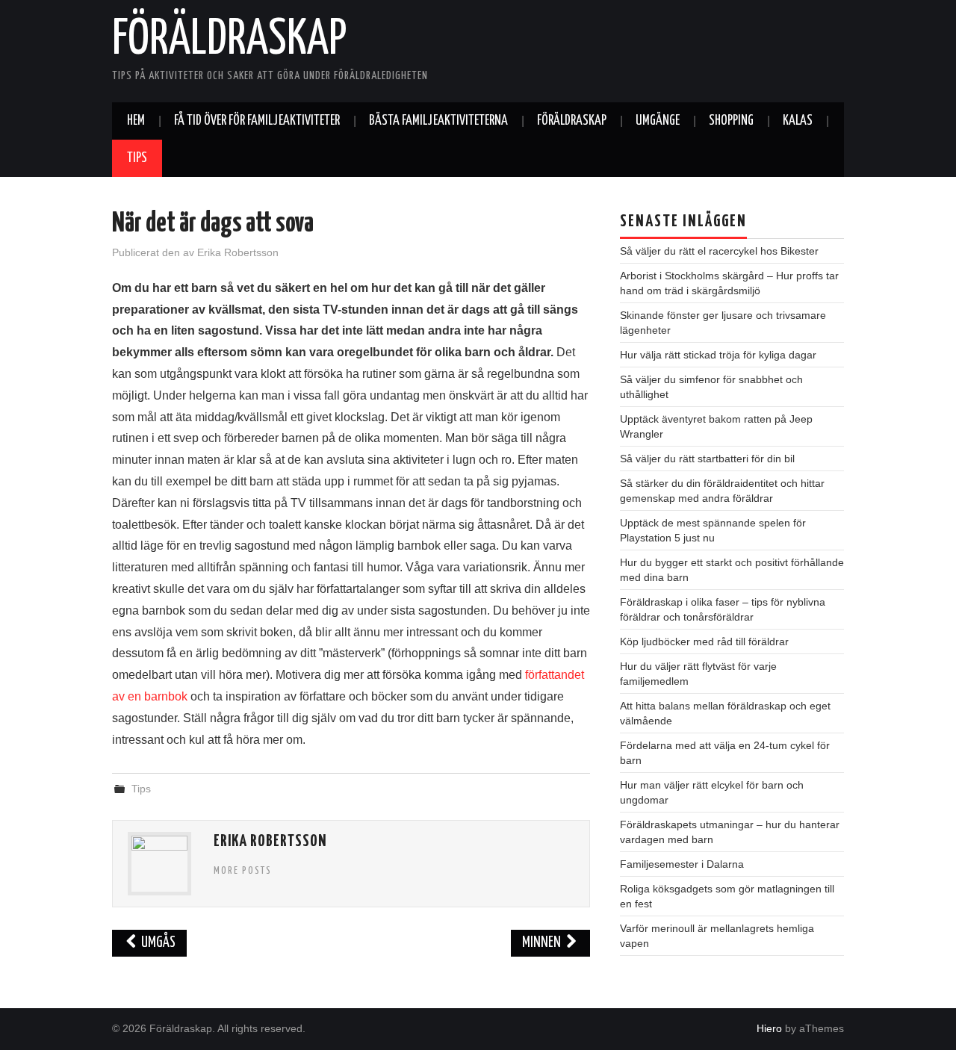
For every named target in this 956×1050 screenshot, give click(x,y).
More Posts (243, 871)
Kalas (798, 121)
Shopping (731, 121)
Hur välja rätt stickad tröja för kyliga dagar (718, 355)
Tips (137, 158)
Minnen (542, 943)
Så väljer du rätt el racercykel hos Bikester (719, 251)
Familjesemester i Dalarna (682, 864)
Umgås (157, 943)
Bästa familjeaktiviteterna (438, 121)
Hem (136, 121)
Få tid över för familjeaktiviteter (257, 121)
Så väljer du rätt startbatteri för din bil (707, 459)
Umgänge (658, 121)
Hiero (769, 1028)
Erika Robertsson (238, 252)
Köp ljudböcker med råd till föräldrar (704, 641)
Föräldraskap (229, 40)
